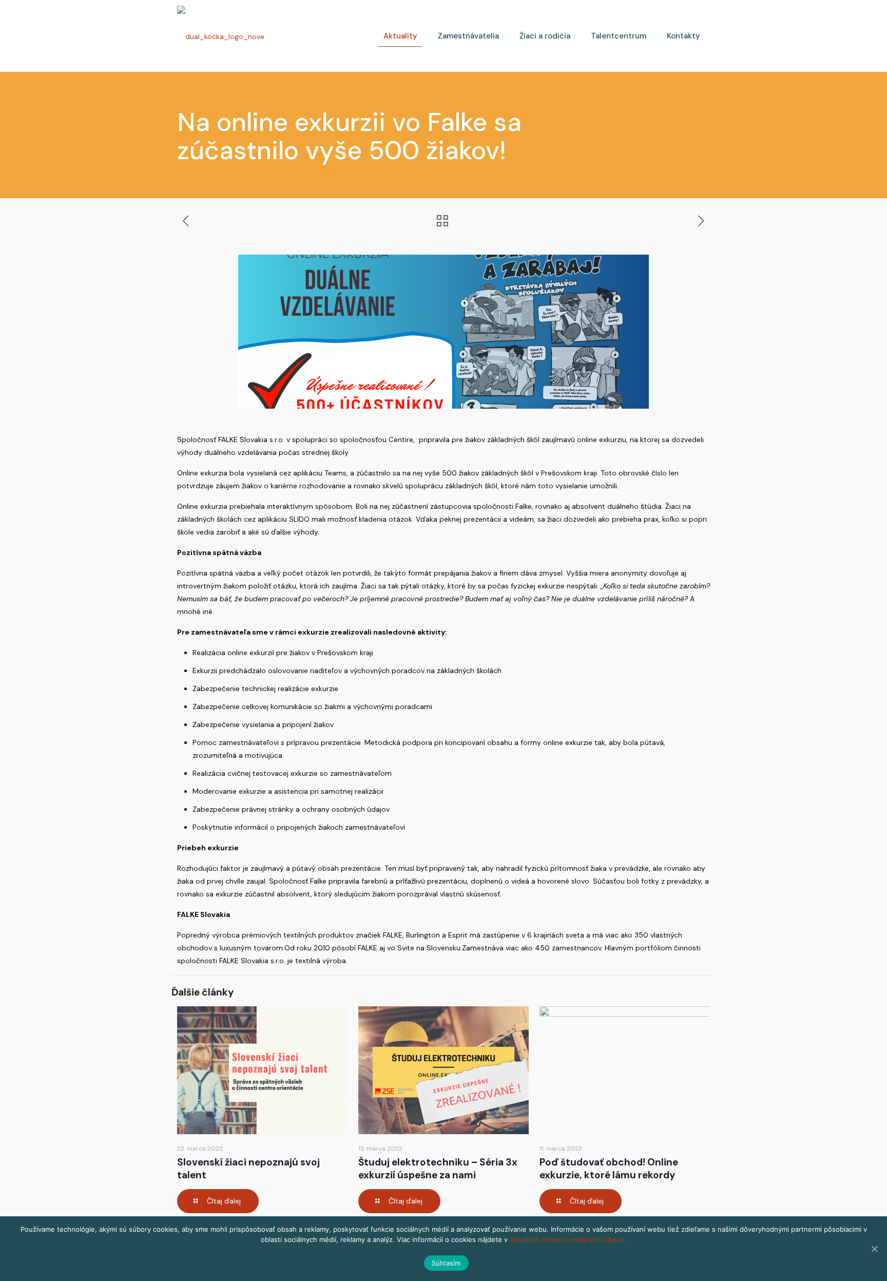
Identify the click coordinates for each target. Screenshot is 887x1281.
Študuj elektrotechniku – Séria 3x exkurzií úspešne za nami (437, 1168)
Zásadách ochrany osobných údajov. (568, 1239)
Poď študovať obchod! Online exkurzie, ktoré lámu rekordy (608, 1168)
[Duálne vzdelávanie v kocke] (220, 36)
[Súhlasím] (874, 1249)
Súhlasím (446, 1263)
